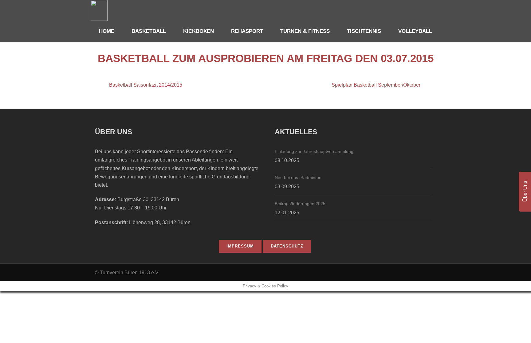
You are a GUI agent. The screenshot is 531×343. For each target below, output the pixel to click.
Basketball (149, 31)
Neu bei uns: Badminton (298, 177)
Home (106, 31)
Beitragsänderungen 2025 (300, 203)
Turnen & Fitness (305, 31)
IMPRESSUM (240, 246)
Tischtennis (364, 31)
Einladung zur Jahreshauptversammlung (314, 151)
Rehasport (247, 31)
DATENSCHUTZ (287, 246)
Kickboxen (198, 31)
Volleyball (415, 31)
